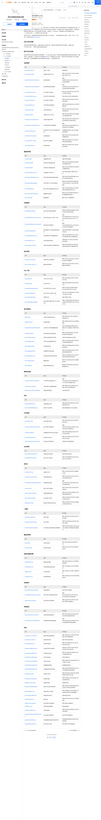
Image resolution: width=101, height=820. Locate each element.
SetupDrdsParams (29, 562)
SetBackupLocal (28, 706)
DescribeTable (28, 488)
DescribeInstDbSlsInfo (30, 293)
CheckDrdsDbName (29, 189)
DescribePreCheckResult (30, 136)
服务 (44, 2)
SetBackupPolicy (29, 322)
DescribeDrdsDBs (29, 163)
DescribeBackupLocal (30, 643)
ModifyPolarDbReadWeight (31, 686)
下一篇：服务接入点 (73, 730)
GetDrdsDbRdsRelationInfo (31, 669)
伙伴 (40, 2)
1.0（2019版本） (58, 9)
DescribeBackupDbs (29, 341)
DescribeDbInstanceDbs (30, 245)
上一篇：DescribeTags (31, 730)
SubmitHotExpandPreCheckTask (32, 441)
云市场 (36, 2)
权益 (28, 2)
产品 (19, 2)
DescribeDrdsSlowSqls (30, 297)
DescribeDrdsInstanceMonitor (32, 615)
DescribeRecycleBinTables (31, 657)
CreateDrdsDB (28, 159)
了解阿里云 (48, 2)
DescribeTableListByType (31, 493)
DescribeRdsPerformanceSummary (33, 217)
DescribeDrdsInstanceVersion (32, 590)
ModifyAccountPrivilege (30, 682)
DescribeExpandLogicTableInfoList (33, 482)
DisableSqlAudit (28, 283)
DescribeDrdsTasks (29, 110)
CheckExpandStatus (29, 432)
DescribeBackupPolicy (30, 351)
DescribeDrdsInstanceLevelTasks (32, 595)
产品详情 (69, 17)
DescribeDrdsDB (29, 167)
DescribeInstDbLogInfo (30, 131)
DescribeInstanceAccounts (31, 477)
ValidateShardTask (29, 503)
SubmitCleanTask (29, 421)
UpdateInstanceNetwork (30, 386)
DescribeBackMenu (29, 333)
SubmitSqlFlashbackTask (31, 458)
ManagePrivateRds (29, 674)
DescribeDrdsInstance (30, 100)
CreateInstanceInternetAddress (32, 380)
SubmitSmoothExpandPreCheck (32, 427)
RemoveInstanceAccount (30, 264)
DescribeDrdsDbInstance (30, 96)
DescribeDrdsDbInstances (31, 172)
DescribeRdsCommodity (30, 140)
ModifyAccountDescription (31, 678)
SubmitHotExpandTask (30, 437)
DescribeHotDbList (29, 114)
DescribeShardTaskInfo (30, 498)
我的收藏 (76, 17)
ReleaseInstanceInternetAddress (32, 390)
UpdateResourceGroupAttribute (32, 86)
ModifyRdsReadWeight (30, 211)
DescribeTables (28, 547)
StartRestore (28, 317)
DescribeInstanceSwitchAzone (32, 119)
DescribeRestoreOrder (30, 337)
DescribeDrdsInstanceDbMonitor (32, 620)
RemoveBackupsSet (29, 360)
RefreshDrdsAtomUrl (29, 691)
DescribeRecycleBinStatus (31, 653)
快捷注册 (9, 24)
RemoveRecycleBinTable (30, 695)
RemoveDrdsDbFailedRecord (32, 193)
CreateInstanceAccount (30, 259)
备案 (85, 2)
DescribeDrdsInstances (30, 92)
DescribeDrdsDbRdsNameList (32, 177)
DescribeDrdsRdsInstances (31, 648)
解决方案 (24, 2)
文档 (82, 2)
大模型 (15, 2)
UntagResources (29, 576)
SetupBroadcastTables (30, 517)
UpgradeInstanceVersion (30, 600)
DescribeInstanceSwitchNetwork (32, 125)
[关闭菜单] (2, 2)
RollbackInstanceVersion (30, 703)
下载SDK (31, 29)
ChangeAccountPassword (31, 635)
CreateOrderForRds (29, 74)
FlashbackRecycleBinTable (31, 665)
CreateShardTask (29, 472)
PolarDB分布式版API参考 (48, 9)
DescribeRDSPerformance (31, 235)
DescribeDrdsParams (30, 105)
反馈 (54, 737)
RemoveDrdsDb (28, 197)
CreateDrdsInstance (29, 70)
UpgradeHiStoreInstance (30, 724)
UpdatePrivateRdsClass (30, 720)
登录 (98, 2)
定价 (32, 2)
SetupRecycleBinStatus (30, 710)
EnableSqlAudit (28, 278)
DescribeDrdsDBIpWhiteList (31, 407)
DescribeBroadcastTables (31, 522)
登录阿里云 (22, 24)
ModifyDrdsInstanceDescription (32, 80)
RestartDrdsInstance (29, 699)
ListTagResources (29, 567)
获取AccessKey (36, 37)
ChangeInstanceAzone (30, 639)
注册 (92, 2)
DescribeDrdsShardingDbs (31, 183)
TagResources (28, 571)
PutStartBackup (28, 365)
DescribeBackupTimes (30, 356)
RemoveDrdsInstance (30, 145)
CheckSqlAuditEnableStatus (31, 302)
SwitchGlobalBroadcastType (31, 527)
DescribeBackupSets (29, 346)
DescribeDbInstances (30, 240)
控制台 (89, 2)
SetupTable (27, 543)
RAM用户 (48, 56)
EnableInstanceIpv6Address (31, 661)
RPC (49, 27)
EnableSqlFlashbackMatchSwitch (32, 327)
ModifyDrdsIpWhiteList (30, 404)
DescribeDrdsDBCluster (30, 231)
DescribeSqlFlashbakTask (31, 454)
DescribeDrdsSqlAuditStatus (31, 288)
